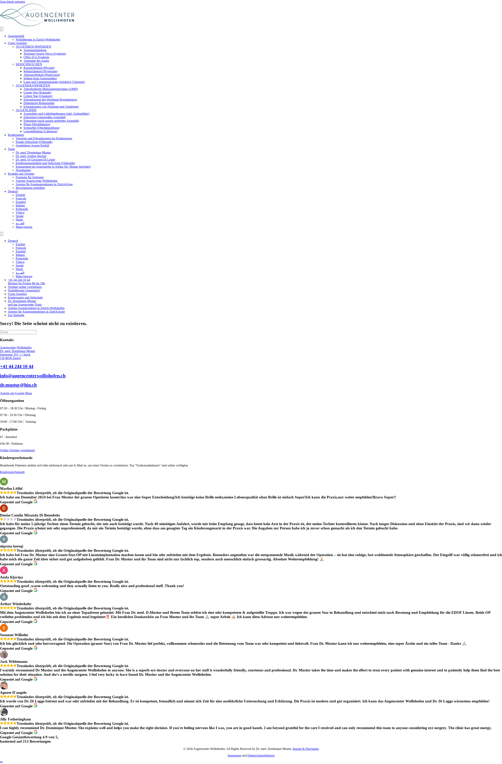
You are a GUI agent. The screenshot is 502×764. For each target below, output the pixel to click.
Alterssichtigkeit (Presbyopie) (42, 74)
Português (22, 209)
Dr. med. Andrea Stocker (31, 156)
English (20, 195)
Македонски (24, 227)
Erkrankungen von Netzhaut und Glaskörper (51, 106)
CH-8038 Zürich (10, 358)
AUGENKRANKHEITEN (33, 85)
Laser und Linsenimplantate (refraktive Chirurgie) (54, 82)
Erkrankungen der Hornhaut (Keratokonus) (50, 99)
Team (11, 149)
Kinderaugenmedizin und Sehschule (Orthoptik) (45, 163)
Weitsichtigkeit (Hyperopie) (41, 71)
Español (21, 202)
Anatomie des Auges (36, 60)
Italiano (20, 205)
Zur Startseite (16, 315)
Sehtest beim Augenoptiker (40, 78)
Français (21, 198)
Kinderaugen (16, 135)
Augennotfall (16, 36)
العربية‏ (20, 223)
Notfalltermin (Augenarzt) (24, 290)
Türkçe (20, 212)
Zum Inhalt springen (12, 1)
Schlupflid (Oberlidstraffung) (41, 127)
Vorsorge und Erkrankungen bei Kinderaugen (44, 138)
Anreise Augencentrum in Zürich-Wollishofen (36, 308)
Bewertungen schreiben (30, 187)
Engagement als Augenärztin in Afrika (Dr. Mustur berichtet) (53, 166)
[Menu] (1, 29)
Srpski (20, 216)
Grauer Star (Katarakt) (37, 92)
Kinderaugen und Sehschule (25, 297)
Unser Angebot (17, 43)
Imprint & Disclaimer (306, 748)
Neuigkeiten (23, 170)
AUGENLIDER (26, 110)
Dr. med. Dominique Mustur (33, 152)
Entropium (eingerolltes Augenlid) (45, 117)
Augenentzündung (35, 50)
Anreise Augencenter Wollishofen (36, 180)
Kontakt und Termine (21, 173)
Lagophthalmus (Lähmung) (40, 131)
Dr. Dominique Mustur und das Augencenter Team (25, 302)
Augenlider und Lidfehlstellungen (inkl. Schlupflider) (56, 113)
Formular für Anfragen (30, 177)
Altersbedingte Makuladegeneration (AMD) (51, 89)
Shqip (19, 219)
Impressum (234, 755)
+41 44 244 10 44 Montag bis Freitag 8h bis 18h (26, 281)
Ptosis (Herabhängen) (37, 124)
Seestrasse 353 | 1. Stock (15, 354)
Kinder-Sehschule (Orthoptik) (34, 142)
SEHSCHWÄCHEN (29, 64)
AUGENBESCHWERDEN (33, 46)
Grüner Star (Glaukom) (38, 96)
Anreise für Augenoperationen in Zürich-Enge (44, 184)
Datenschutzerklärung (261, 755)
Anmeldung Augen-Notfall (32, 145)
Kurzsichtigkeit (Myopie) (39, 67)
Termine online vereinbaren (25, 287)
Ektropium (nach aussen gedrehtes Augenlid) (51, 120)
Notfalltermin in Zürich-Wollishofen (38, 39)
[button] (1, 762)
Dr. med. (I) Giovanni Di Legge (35, 159)
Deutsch (13, 191)
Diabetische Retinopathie (39, 103)
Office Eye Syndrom (36, 57)
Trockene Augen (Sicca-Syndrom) (45, 53)
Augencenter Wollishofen (16, 347)
